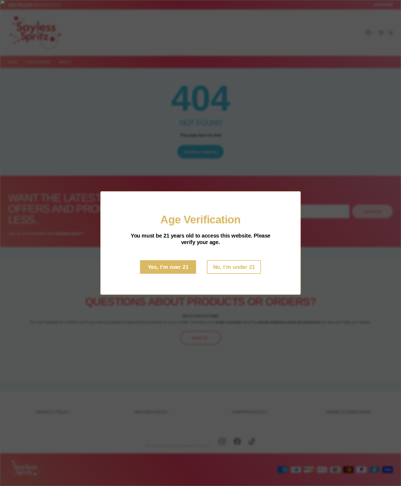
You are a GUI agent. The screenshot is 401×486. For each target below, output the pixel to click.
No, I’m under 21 (234, 267)
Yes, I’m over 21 (168, 267)
